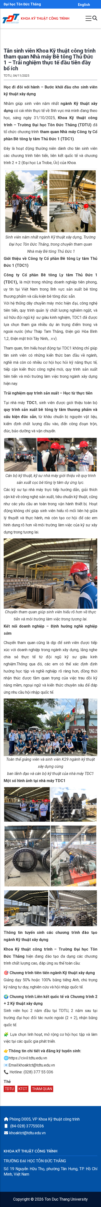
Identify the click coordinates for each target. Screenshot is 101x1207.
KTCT (23, 1089)
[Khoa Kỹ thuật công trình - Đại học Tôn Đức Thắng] (11, 18)
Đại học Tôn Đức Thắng (22, 4)
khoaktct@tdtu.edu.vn (27, 1133)
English (84, 5)
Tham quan (42, 1089)
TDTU (9, 1089)
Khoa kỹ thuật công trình (45, 18)
